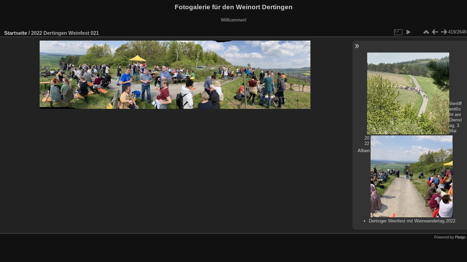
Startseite (15, 33)
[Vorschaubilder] (426, 32)
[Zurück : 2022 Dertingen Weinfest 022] (434, 32)
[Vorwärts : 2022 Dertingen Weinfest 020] (443, 32)
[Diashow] (408, 32)
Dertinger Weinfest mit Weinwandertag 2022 (412, 220)
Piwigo (460, 237)
